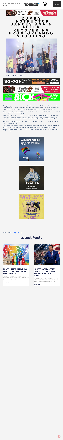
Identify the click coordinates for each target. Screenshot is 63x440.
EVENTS (18, 4)
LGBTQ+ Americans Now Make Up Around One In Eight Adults (15, 271)
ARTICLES (10, 4)
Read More (6, 282)
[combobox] (51, 4)
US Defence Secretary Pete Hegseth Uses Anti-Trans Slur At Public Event (45, 272)
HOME (4, 4)
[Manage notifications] (59, 436)
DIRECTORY (6, 5)
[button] (15, 233)
